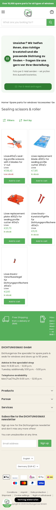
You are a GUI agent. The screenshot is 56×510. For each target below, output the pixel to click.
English (26, 458)
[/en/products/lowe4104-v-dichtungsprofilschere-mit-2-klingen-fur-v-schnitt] (14, 142)
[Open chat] (7, 503)
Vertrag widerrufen (28, 499)
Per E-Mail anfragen (30, 86)
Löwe (6, 167)
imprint (24, 492)
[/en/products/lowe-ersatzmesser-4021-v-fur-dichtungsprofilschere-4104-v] (41, 142)
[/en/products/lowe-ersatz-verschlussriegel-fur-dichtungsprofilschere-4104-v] (14, 260)
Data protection (38, 492)
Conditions (12, 492)
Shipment (6, 495)
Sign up (44, 443)
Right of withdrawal (42, 495)
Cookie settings (21, 495)
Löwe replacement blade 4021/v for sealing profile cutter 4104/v (41, 160)
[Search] (50, 22)
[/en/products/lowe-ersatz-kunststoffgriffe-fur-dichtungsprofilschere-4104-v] (41, 199)
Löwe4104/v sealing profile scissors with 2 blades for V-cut (14, 160)
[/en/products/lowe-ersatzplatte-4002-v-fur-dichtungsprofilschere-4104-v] (14, 199)
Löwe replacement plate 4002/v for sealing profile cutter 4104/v (14, 218)
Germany (26, 466)
